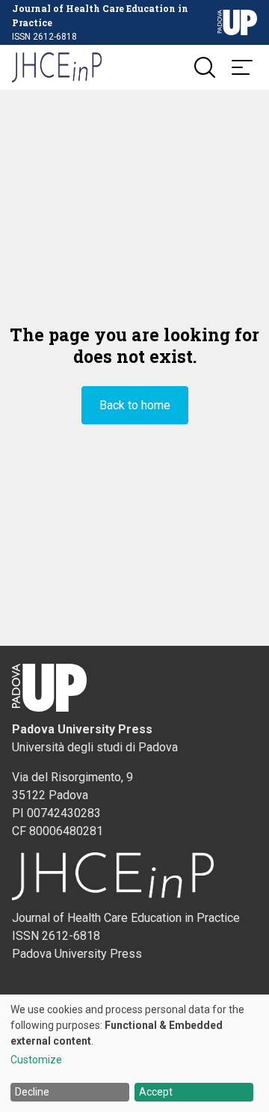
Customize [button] (36, 1060)
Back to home (134, 405)
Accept (156, 1092)
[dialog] (134, 1053)
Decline (32, 1092)
